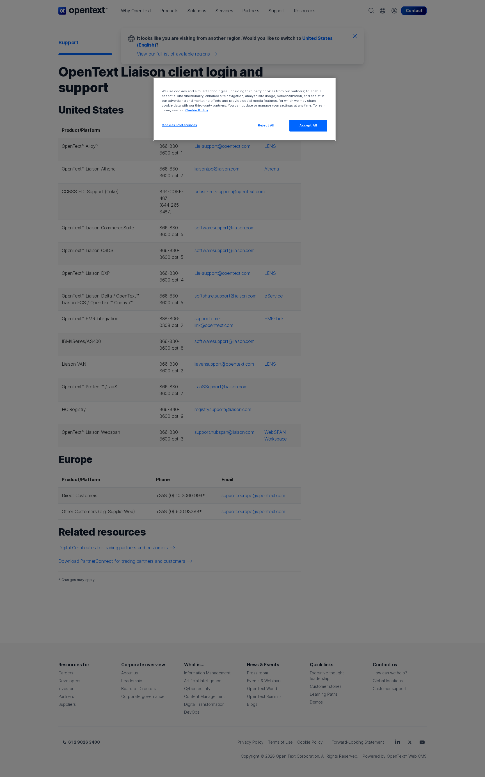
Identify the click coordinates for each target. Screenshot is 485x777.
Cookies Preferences (179, 125)
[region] (244, 109)
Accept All (308, 125)
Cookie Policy (196, 110)
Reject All (266, 125)
